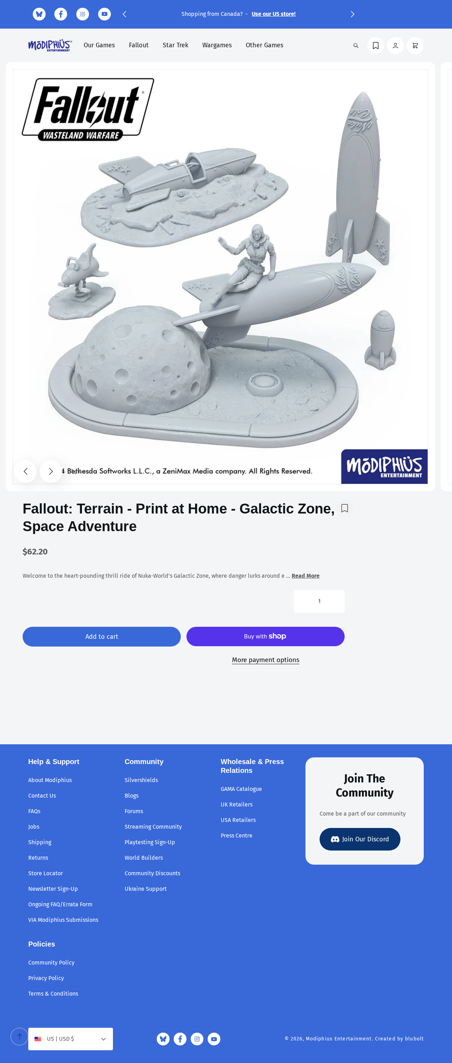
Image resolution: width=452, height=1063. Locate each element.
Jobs (33, 826)
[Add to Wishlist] (344, 508)
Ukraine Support (146, 888)
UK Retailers (236, 804)
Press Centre (236, 835)
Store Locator (45, 873)
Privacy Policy (46, 978)
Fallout (139, 45)
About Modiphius (50, 780)
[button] (124, 14)
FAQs (34, 811)
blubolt (414, 1039)
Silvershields (141, 780)
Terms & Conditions (53, 993)
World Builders (144, 857)
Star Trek (175, 45)
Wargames (217, 45)
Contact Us (42, 795)
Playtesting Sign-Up (150, 842)
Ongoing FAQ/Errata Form (60, 904)
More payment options (265, 660)
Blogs (131, 795)
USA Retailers (238, 820)
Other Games (264, 45)
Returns (38, 857)
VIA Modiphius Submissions (63, 920)
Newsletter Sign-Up (53, 888)
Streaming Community (153, 826)
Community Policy (51, 962)
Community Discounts (152, 873)
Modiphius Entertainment (339, 1039)
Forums (134, 811)
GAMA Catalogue (241, 789)
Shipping (39, 842)
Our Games (99, 45)
